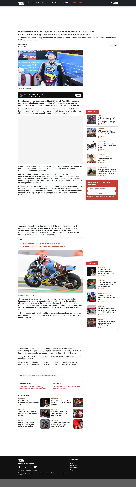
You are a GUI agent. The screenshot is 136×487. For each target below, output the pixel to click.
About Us (71, 461)
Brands (66, 3)
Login (70, 468)
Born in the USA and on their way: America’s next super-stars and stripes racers (33, 388)
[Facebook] (20, 467)
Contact (71, 463)
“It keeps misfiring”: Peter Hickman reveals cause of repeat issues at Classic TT (107, 171)
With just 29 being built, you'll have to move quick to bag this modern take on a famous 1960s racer (107, 310)
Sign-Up (71, 470)
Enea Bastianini (41, 375)
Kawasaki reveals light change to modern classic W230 (107, 145)
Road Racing (102, 167)
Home (20, 31)
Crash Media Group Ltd (26, 470)
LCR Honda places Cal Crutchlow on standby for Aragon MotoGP (60, 413)
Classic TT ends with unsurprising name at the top (106, 297)
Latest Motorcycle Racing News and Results (66, 31)
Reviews (35, 3)
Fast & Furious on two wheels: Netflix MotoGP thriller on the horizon (26, 424)
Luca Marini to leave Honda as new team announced (44, 246)
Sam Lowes (51, 375)
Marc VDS (31, 375)
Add (78, 95)
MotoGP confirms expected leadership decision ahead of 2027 (28, 402)
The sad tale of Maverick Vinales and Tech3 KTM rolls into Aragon (61, 402)
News (28, 3)
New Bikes (101, 142)
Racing (45, 3)
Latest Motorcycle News (35, 31)
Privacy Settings (73, 467)
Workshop (77, 3)
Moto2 (25, 375)
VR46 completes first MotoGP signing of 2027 (41, 243)
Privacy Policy (93, 197)
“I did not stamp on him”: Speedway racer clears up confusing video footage (107, 120)
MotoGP (91, 31)
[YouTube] (35, 467)
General (101, 280)
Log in (115, 3)
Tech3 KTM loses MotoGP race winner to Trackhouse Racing (27, 413)
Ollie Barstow (22, 44)
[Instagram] (25, 467)
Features (55, 3)
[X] (30, 467)
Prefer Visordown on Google (34, 94)
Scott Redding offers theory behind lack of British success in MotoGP (61, 424)
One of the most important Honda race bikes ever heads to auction (107, 284)
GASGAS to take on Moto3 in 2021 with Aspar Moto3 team (66, 387)
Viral (100, 116)
